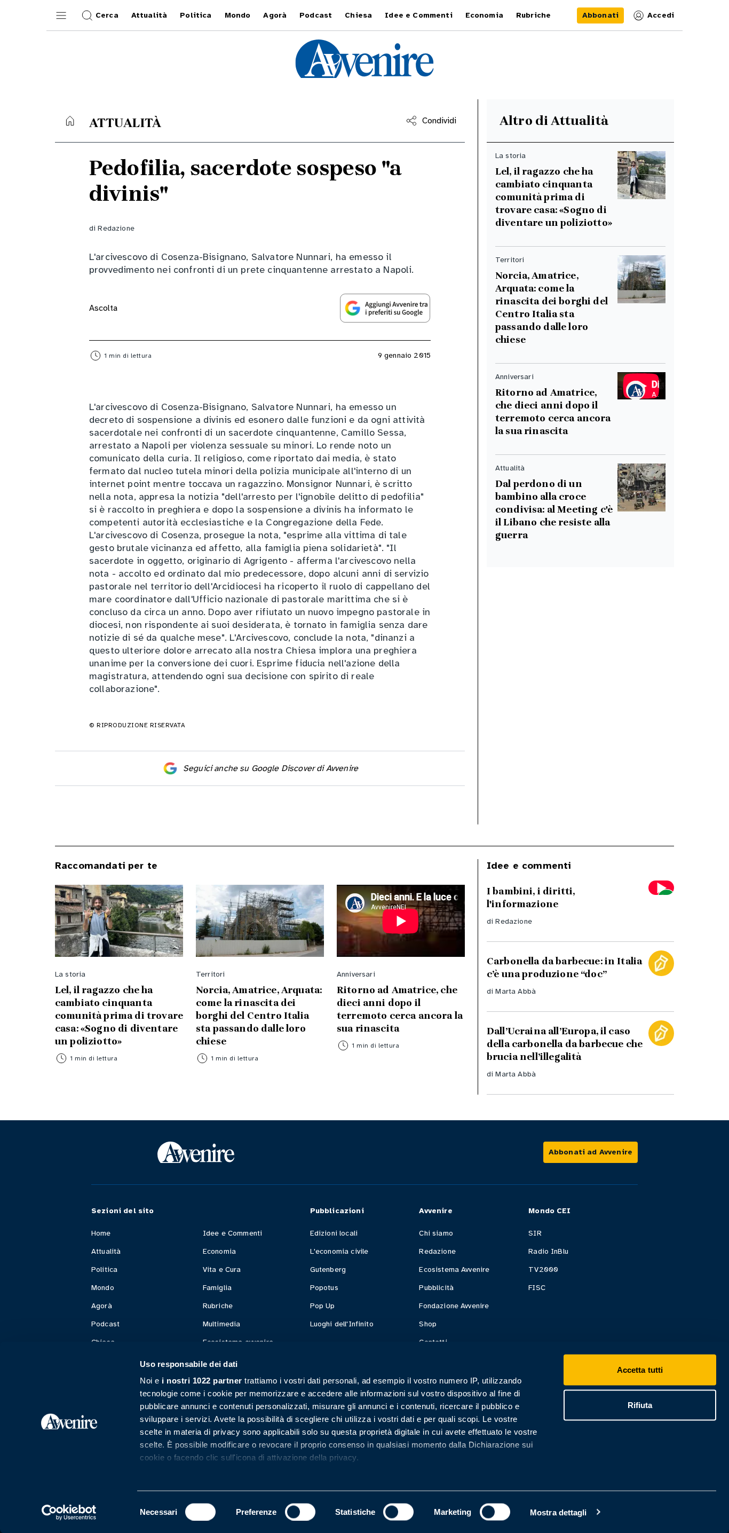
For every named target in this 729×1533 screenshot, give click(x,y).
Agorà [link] (275, 15)
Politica (104, 1269)
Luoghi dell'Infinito (342, 1323)
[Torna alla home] (70, 120)
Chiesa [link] (358, 15)
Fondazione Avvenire (454, 1305)
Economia (219, 1251)
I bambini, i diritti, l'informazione (531, 897)
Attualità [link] (149, 15)
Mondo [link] (238, 15)
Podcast (105, 1323)
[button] (61, 15)
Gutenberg (328, 1269)
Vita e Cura (222, 1269)
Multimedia (222, 1323)
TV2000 (543, 1269)
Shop (428, 1323)
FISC (536, 1287)
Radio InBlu (548, 1251)
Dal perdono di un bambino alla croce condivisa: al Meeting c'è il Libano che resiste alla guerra (554, 509)
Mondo (102, 1287)
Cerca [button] (107, 15)
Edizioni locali (334, 1233)
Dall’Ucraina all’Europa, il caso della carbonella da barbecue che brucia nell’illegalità (565, 1044)
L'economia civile (339, 1251)
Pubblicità (436, 1287)
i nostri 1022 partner (202, 1380)
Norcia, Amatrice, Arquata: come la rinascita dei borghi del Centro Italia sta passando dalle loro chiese (551, 307)
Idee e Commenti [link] (418, 15)
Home (101, 1233)
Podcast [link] (315, 15)
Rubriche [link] (533, 15)
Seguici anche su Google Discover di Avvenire (270, 768)
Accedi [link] (660, 15)
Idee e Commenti (232, 1233)
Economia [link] (484, 15)
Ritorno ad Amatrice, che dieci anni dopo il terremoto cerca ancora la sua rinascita (553, 412)
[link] (600, 15)
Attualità (106, 1251)
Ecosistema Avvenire (454, 1269)
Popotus (324, 1287)
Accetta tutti (640, 1369)
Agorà (101, 1305)
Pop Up (322, 1305)
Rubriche (218, 1305)
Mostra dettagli (558, 1511)
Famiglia (217, 1287)
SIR (534, 1233)
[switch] (300, 1511)
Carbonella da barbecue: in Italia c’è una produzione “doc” (564, 967)
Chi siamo (436, 1233)
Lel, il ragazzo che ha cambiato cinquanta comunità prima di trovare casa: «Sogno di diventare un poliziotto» (553, 197)
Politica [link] (195, 15)
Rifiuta (640, 1404)
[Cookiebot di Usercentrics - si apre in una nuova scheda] (69, 1512)
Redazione (116, 228)
